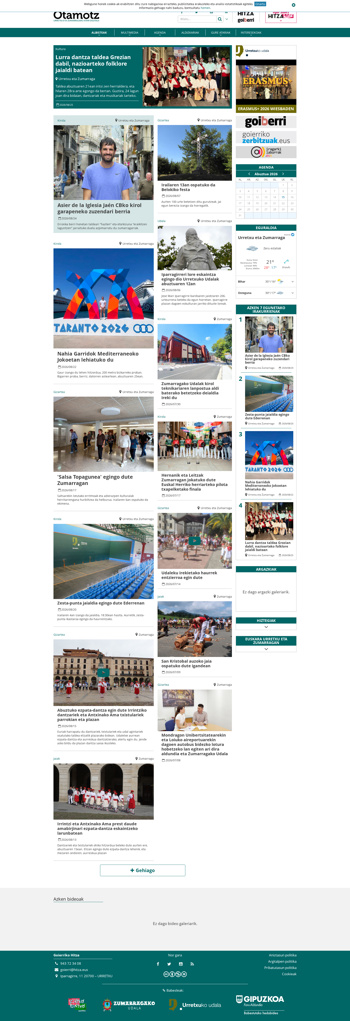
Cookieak (289, 974)
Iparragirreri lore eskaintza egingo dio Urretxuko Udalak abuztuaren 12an (190, 279)
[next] (283, 173)
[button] (293, 5)
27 (242, 185)
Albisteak (99, 32)
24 (75, 218)
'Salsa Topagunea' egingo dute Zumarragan (95, 479)
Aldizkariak (190, 32)
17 (74, 490)
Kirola (61, 120)
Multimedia (129, 32)
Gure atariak (220, 32)
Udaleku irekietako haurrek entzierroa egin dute (189, 575)
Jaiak (56, 758)
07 (178, 196)
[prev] (249, 173)
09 (178, 672)
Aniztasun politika (283, 955)
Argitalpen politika (282, 961)
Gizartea (59, 392)
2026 (62, 105)
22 (74, 367)
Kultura (60, 49)
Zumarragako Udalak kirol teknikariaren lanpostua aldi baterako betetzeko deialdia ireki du (190, 390)
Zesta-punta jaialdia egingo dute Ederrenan (100, 603)
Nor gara (175, 955)
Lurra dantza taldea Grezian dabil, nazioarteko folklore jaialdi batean (93, 63)
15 (74, 726)
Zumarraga (146, 635)
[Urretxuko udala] (195, 1005)
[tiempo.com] (292, 234)
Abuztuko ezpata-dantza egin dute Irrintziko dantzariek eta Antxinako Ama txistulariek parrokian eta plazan (102, 714)
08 (67, 105)
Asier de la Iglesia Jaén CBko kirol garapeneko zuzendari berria (100, 208)
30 (178, 404)
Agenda (160, 32)
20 (74, 609)
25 (71, 105)
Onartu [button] (260, 4)
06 (178, 290)
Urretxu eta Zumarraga (77, 78)
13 (74, 840)
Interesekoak (251, 32)
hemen (205, 8)
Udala (161, 221)
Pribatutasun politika (280, 967)
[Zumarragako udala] (129, 1005)
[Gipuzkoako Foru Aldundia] (260, 1005)
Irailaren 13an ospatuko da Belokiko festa (188, 187)
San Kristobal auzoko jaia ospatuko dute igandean (186, 663)
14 (178, 584)
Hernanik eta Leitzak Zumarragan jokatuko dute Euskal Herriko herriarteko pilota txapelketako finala (194, 482)
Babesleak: (175, 990)
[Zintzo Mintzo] (77, 1005)
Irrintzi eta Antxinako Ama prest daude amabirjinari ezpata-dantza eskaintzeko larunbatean (97, 828)
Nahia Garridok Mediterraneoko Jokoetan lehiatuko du (98, 356)
